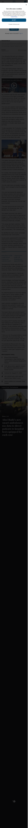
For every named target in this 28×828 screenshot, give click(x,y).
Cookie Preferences (14, 24)
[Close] (26, 4)
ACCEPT (14, 20)
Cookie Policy (14, 16)
